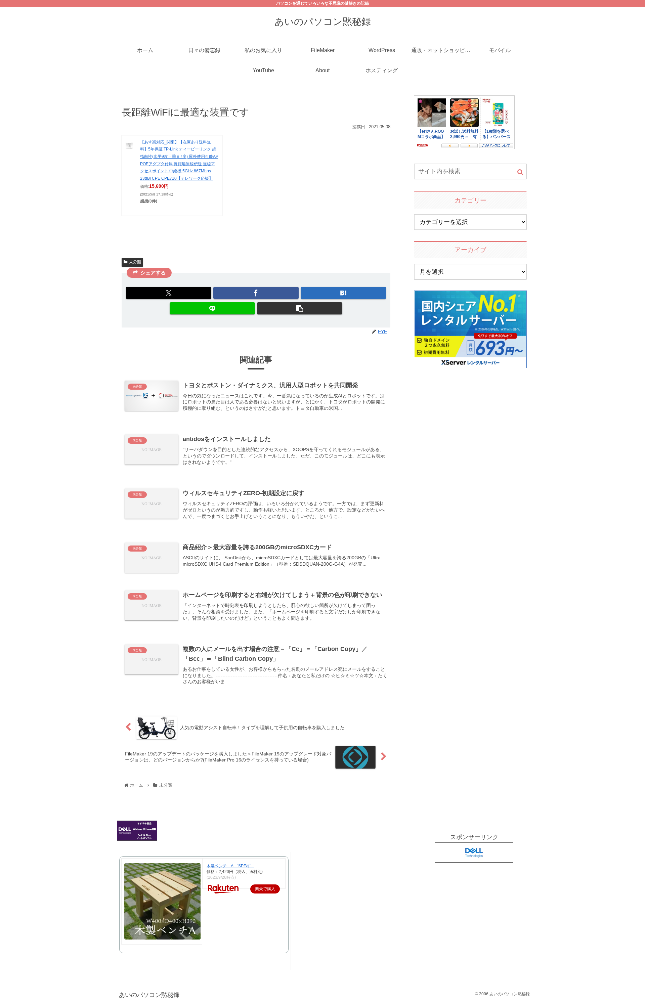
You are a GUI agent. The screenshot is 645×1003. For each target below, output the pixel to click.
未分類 (135, 262)
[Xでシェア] (168, 293)
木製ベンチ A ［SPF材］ (230, 866)
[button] (299, 308)
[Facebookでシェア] (256, 293)
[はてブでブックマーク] (343, 293)
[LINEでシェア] (212, 308)
